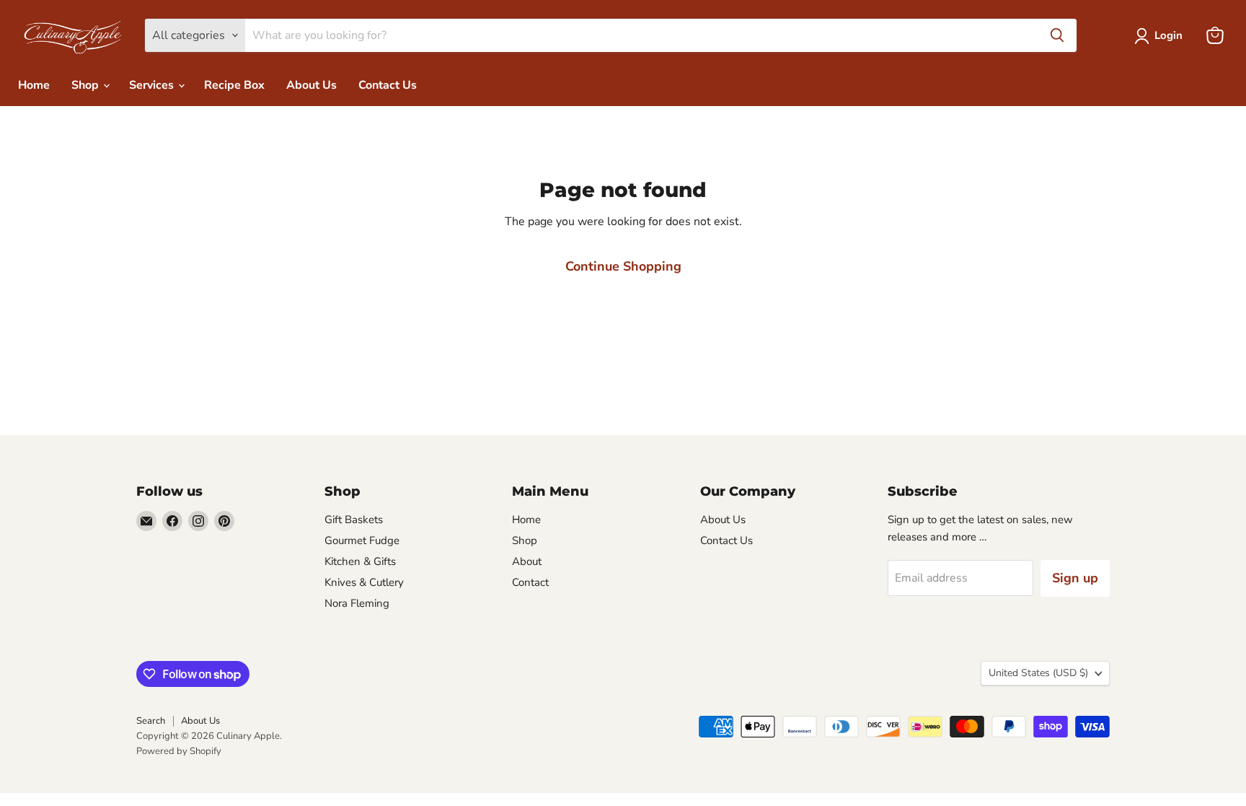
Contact (530, 582)
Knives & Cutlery (364, 582)
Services (153, 85)
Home (34, 85)
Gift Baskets (353, 519)
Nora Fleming (356, 603)
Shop (86, 85)
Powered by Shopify (178, 751)
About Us (311, 85)
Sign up (1075, 578)
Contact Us (387, 85)
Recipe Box (234, 85)
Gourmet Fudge (361, 540)
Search (150, 720)
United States (1038, 673)
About (527, 561)
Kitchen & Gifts (360, 561)
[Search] (1057, 35)
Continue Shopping (623, 266)
